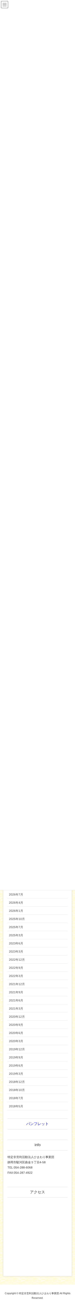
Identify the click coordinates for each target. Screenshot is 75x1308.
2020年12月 (17, 1016)
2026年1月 (16, 910)
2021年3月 (16, 1008)
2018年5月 (16, 1106)
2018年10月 (17, 1090)
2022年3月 (16, 976)
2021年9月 (16, 992)
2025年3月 (16, 935)
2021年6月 (16, 1000)
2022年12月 (17, 959)
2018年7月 (16, 1098)
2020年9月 (16, 1024)
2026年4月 (16, 902)
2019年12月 (17, 1049)
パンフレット (37, 1124)
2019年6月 (16, 1065)
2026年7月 (16, 894)
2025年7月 (16, 927)
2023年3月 (16, 951)
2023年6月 (16, 943)
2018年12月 (17, 1081)
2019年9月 (16, 1057)
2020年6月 (16, 1033)
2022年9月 (16, 967)
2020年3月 (16, 1041)
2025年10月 (17, 919)
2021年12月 (17, 984)
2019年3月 (16, 1073)
